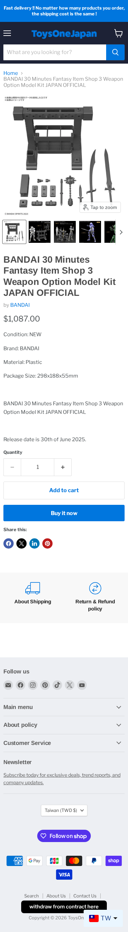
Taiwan (61, 810)
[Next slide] (120, 232)
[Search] (115, 52)
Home (10, 73)
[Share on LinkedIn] (34, 543)
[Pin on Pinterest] (47, 543)
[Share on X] (21, 543)
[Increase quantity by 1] (63, 467)
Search (31, 895)
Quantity (12, 452)
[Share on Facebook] (8, 543)
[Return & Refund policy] (95, 598)
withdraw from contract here (64, 907)
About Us (56, 895)
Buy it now (64, 513)
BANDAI (20, 305)
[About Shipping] (33, 598)
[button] (14, 232)
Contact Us (85, 895)
